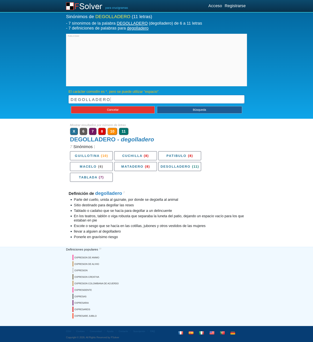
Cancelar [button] (113, 109)
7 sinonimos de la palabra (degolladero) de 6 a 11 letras (135, 23)
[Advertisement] (156, 61)
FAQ (152, 331)
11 (124, 131)
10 (112, 131)
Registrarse (235, 5)
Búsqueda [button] (199, 109)
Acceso (215, 5)
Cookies (80, 331)
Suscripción (139, 331)
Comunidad (96, 331)
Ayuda (110, 331)
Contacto (123, 331)
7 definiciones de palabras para (108, 28)
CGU (68, 331)
